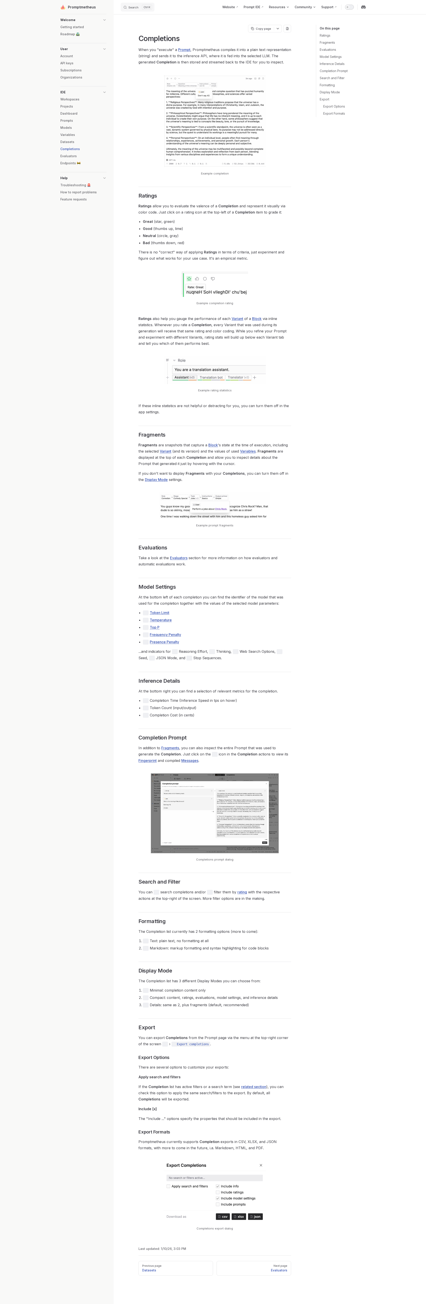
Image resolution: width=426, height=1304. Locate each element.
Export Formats (334, 113)
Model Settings (331, 57)
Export (324, 99)
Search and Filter (332, 78)
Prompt (184, 49)
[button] (83, 20)
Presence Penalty (164, 642)
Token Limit (159, 612)
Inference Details (332, 64)
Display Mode (330, 92)
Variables (248, 451)
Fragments (327, 42)
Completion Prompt (334, 71)
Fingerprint (147, 760)
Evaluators (178, 558)
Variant (237, 318)
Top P (155, 627)
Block (257, 318)
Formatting (327, 85)
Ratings (325, 35)
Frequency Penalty (165, 634)
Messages (189, 760)
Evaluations (328, 49)
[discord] (363, 7)
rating (242, 892)
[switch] (349, 7)
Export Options (334, 106)
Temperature (161, 620)
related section (253, 1086)
